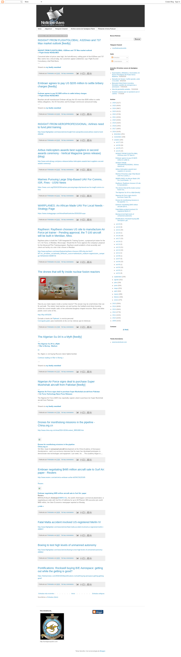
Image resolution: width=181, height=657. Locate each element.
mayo (116, 288)
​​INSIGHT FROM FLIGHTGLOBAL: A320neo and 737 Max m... (127, 154)
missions (59, 444)
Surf (77, 493)
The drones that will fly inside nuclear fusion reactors (69, 271)
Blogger (102, 651)
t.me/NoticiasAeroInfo (119, 48)
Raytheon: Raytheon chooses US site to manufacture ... (128, 184)
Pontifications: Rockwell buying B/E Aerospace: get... (127, 219)
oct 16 (118, 241)
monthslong (51, 444)
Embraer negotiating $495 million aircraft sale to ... (127, 205)
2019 (114, 123)
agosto (116, 280)
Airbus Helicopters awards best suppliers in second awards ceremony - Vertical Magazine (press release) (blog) (69, 153)
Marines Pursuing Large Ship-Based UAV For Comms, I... (128, 174)
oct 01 (118, 273)
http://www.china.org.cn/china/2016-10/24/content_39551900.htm (61, 430)
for (45, 444)
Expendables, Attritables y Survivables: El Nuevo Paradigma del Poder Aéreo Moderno (126, 74)
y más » (41, 506)
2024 (114, 108)
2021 (114, 117)
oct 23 (118, 224)
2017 (114, 129)
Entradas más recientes (46, 593)
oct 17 (118, 238)
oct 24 (118, 151)
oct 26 (118, 145)
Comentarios (117, 61)
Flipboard (56, 318)
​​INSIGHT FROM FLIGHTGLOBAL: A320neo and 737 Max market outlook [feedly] (69, 42)
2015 (114, 303)
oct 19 (118, 233)
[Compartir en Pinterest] (90, 73)
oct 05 (118, 264)
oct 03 (118, 270)
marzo (116, 294)
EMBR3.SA (62, 498)
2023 (114, 111)
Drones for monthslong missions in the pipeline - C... (127, 201)
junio (116, 285)
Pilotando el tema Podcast (106, 29)
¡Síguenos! (48, 29)
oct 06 (118, 261)
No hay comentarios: (67, 73)
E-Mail (125, 330)
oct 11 (118, 253)
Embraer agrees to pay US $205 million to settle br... (126, 159)
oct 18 (118, 236)
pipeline (71, 444)
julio (115, 282)
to (74, 493)
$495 (55, 493)
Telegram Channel (61, 29)
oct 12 (118, 250)
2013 (114, 309)
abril (115, 291)
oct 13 (118, 247)
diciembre (117, 134)
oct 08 (118, 256)
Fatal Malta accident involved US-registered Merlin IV (69, 522)
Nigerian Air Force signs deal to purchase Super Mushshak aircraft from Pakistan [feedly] (66, 383)
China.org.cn (43, 447)
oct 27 (118, 142)
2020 (114, 120)
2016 (114, 131)
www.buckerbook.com (119, 342)
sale (71, 493)
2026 (114, 103)
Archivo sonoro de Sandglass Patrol (83, 29)
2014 (114, 306)
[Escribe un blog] (83, 73)
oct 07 (118, 259)
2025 (114, 105)
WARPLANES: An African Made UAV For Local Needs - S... (128, 179)
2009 (114, 321)
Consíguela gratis (44, 321)
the (67, 444)
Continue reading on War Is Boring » (51, 358)
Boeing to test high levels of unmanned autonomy (67, 545)
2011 (114, 315)
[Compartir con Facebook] (88, 73)
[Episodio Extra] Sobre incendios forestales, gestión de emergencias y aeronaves (124, 85)
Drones (40, 444)
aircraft (66, 493)
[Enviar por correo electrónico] (81, 73)
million (60, 493)
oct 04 (118, 267)
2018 (114, 126)
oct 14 (118, 244)
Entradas (116, 57)
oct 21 (118, 230)
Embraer (41, 493)
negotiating (49, 493)
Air (80, 493)
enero (116, 300)
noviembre (118, 137)
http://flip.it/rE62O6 (44, 315)
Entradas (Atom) (52, 597)
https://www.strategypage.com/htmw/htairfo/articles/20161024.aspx (62, 213)
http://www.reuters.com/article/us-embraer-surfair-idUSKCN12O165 (61, 477)
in (64, 444)
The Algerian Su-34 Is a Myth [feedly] (60, 336)
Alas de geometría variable (121, 89)
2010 (114, 318)
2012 (114, 312)
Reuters (40, 483)
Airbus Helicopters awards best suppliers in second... (126, 170)
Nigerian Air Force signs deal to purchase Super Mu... (126, 196)
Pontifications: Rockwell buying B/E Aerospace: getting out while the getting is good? (70, 569)
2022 (114, 114)
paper (84, 493)
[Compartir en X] (86, 73)
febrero (116, 297)
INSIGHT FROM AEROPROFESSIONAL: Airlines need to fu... (127, 164)
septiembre (118, 277)
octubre (117, 140)
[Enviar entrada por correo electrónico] (77, 73)
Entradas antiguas (98, 593)
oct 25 (118, 148)
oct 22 (118, 227)
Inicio (39, 29)
